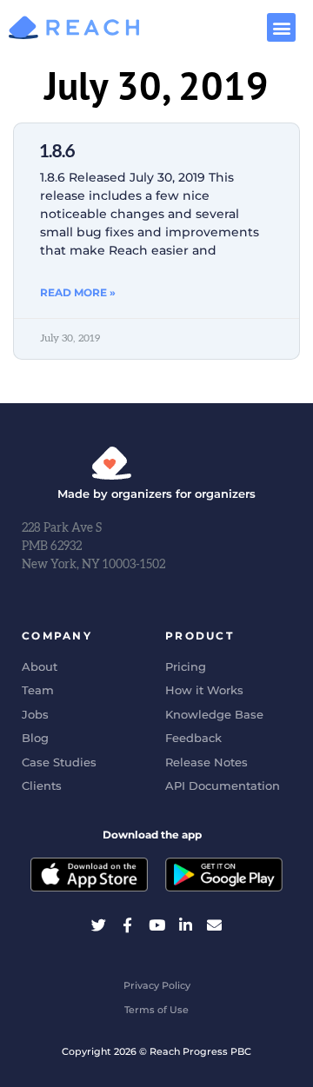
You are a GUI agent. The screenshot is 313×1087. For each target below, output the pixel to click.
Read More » (78, 292)
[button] (281, 27)
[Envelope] (214, 925)
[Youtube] (156, 925)
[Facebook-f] (127, 925)
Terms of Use (156, 1010)
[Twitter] (98, 925)
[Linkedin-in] (185, 925)
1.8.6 (57, 152)
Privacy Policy (156, 985)
